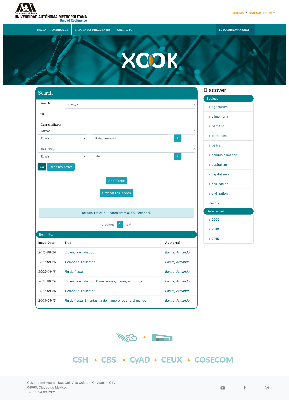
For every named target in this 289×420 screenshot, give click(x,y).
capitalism (219, 165)
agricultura (220, 107)
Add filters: (116, 181)
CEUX (171, 360)
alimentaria (220, 116)
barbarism (219, 136)
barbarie (218, 126)
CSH (80, 360)
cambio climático (224, 155)
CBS (108, 360)
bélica (216, 145)
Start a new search (61, 167)
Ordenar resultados (116, 193)
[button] (240, 13)
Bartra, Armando (177, 252)
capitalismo (220, 174)
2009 (216, 219)
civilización (220, 184)
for (41, 114)
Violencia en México (79, 252)
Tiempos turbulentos (79, 262)
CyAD (140, 360)
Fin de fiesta (73, 272)
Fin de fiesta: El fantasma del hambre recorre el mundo (105, 300)
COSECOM (205, 360)
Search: (41, 103)
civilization (220, 193)
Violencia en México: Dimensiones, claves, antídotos (103, 281)
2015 (215, 239)
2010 (215, 229)
